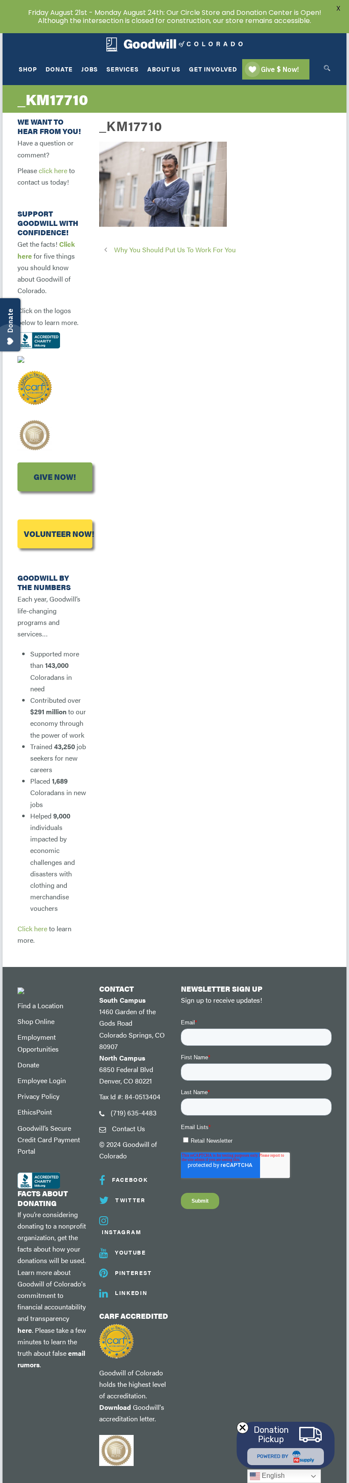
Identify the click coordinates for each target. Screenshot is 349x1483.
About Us (163, 69)
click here (53, 170)
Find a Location (40, 1005)
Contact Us (128, 1128)
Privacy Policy (38, 1096)
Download (115, 1407)
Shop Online (35, 1021)
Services (122, 69)
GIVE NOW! (55, 476)
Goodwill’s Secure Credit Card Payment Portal (48, 1139)
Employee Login (41, 1080)
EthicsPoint (34, 1112)
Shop (28, 69)
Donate (59, 69)
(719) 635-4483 (134, 1113)
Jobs (89, 69)
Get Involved (213, 69)
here (24, 1330)
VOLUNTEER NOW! (58, 533)
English (272, 1475)
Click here (32, 928)
